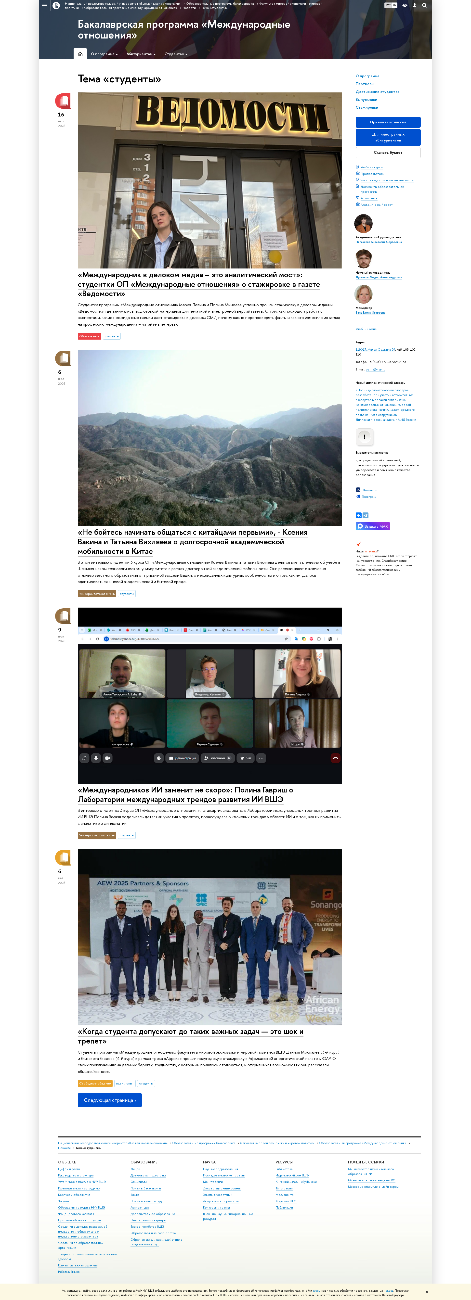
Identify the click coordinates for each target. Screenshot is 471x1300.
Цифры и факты (69, 1169)
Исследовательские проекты (224, 1175)
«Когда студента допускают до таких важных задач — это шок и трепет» (190, 1036)
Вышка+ (136, 1195)
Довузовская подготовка (148, 1175)
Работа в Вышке (69, 1272)
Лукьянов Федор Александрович (379, 277)
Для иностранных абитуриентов (388, 137)
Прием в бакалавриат (146, 1188)
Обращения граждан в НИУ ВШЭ (81, 1207)
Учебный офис (366, 329)
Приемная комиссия (388, 122)
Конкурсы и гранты (216, 1207)
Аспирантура (140, 1207)
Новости (64, 1148)
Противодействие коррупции (79, 1220)
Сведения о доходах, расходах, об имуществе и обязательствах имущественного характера (82, 1231)
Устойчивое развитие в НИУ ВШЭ (82, 1182)
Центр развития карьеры (148, 1220)
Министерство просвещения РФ (371, 1180)
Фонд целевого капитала (76, 1214)
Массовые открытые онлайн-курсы (373, 1187)
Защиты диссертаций (217, 1195)
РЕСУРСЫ (284, 1162)
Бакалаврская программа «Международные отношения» (184, 29)
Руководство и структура (75, 1175)
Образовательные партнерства (153, 1233)
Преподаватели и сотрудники (79, 1188)
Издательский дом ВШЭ (292, 1175)
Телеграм (369, 496)
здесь (316, 1291)
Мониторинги (213, 1182)
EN (394, 5)
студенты (112, 336)
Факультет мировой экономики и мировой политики (277, 1143)
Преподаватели (372, 173)
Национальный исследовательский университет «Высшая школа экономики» (113, 1143)
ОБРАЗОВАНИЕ (144, 1162)
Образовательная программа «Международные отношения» (362, 1143)
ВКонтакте (369, 490)
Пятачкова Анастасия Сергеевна (379, 242)
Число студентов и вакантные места (387, 180)
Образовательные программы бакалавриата (203, 1143)
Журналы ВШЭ (286, 1201)
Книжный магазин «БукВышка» (296, 1182)
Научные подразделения (220, 1169)
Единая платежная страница (77, 1265)
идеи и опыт (125, 1083)
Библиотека (284, 1169)
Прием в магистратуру (146, 1201)
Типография (284, 1188)
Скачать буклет (388, 152)
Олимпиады (139, 1182)
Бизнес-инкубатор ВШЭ (147, 1226)
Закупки (63, 1201)
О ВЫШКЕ (67, 1162)
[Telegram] (365, 515)
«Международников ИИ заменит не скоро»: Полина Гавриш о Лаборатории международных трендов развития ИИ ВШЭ (185, 794)
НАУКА (209, 1162)
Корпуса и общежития (74, 1195)
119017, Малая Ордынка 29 (375, 349)
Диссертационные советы (222, 1188)
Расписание (369, 198)
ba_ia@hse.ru (375, 369)
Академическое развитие (221, 1201)
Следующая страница (108, 1100)
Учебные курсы (372, 167)
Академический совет (377, 204)
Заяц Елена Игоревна (370, 313)
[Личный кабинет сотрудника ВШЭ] (414, 5)
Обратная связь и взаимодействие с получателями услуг (156, 1242)
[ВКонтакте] (359, 515)
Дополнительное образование (153, 1214)
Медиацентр (285, 1195)
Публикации (284, 1207)
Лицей (135, 1169)
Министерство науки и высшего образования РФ (371, 1171)
